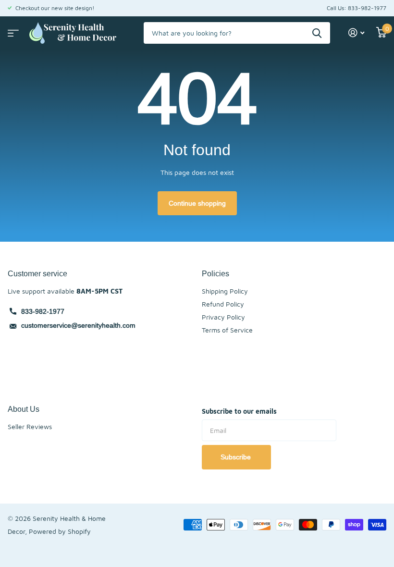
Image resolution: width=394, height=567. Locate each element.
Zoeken (317, 33)
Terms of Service (227, 330)
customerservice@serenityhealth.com (78, 325)
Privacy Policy (223, 317)
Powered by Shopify (60, 531)
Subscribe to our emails (239, 411)
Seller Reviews (30, 426)
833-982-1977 (42, 311)
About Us (23, 409)
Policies (215, 273)
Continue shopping (197, 203)
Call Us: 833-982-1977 (356, 8)
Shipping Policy (225, 291)
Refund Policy (223, 304)
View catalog (12, 30)
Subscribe (237, 457)
